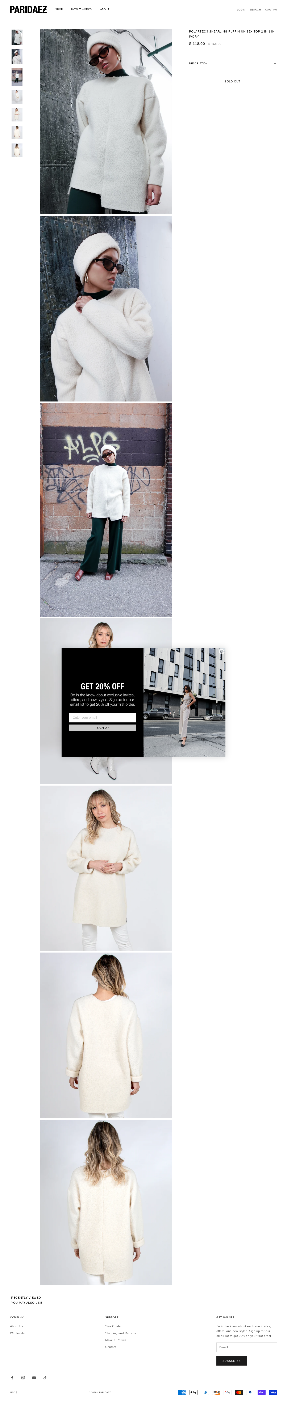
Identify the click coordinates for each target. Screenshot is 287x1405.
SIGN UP (103, 727)
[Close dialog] (222, 652)
